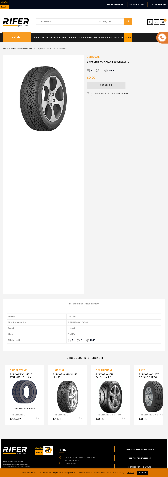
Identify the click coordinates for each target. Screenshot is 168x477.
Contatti (112, 38)
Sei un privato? (137, 4)
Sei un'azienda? (115, 4)
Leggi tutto (37, 419)
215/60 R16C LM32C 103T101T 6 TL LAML (21, 376)
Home (5, 49)
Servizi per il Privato (139, 467)
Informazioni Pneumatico (84, 303)
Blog (121, 38)
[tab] (84, 303)
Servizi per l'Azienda (140, 458)
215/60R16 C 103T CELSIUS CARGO (149, 376)
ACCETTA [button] (142, 473)
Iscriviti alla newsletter (140, 449)
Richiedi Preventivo (73, 38)
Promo (88, 38)
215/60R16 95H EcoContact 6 (104, 376)
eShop (128, 38)
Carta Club (100, 38)
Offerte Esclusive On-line (21, 49)
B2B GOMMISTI (159, 4)
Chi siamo (39, 38)
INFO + (130, 472)
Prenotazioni (53, 38)
